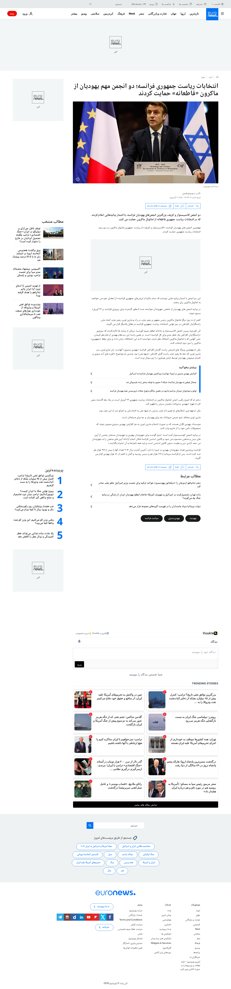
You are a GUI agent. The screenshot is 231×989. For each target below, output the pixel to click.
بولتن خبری (166, 915)
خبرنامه (105, 927)
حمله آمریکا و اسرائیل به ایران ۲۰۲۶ (96, 846)
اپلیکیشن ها (166, 934)
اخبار (211, 77)
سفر (141, 13)
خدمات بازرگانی (135, 915)
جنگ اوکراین (148, 854)
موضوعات (195, 905)
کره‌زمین (108, 13)
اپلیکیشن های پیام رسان (161, 939)
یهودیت (193, 518)
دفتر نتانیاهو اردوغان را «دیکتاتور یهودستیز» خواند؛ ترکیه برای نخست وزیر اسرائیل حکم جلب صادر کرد (150, 485)
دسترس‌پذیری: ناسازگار (132, 943)
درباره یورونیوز (135, 911)
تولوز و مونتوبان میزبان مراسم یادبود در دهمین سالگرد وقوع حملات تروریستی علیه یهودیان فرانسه (153, 391)
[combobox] (107, 4)
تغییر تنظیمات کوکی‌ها (132, 948)
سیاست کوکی (136, 925)
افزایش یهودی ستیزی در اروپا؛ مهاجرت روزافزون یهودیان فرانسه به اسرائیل (163, 373)
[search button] (90, 4)
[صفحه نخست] (217, 77)
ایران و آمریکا (149, 863)
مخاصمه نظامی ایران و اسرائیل (136, 846)
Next (132, 13)
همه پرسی (128, 863)
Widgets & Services (161, 943)
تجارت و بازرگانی (157, 13)
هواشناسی (166, 920)
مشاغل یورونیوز (135, 939)
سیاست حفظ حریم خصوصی (130, 929)
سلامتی (95, 13)
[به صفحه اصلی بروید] (212, 14)
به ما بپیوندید (165, 929)
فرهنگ (121, 13)
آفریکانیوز (167, 948)
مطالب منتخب (52, 221)
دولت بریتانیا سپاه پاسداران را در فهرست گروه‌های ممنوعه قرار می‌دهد (165, 506)
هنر (122, 871)
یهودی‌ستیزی (174, 518)
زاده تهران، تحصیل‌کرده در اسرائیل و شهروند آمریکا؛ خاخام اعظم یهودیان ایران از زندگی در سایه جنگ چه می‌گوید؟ (151, 496)
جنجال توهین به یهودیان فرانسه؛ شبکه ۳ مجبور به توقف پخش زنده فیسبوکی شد (161, 382)
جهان (174, 13)
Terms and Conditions (130, 920)
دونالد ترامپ (127, 854)
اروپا (183, 13)
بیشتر (139, 905)
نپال (109, 871)
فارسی (217, 4)
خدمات (168, 905)
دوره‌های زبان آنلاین (162, 953)
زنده (12, 13)
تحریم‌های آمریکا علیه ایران (88, 863)
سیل (110, 854)
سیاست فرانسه (151, 518)
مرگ (112, 863)
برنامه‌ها (196, 953)
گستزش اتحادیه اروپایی (87, 854)
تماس (140, 934)
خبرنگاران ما (195, 957)
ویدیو (84, 13)
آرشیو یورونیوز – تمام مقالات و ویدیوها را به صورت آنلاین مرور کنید (190, 965)
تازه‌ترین (194, 13)
